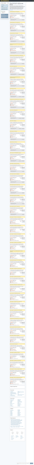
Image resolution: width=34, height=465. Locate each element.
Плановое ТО (11, 391)
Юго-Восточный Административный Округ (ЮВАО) (16, 422)
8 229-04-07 (13, 177)
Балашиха (11, 426)
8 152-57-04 (13, 69)
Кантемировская (19, 404)
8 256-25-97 (13, 347)
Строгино (19, 411)
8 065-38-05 (13, 124)
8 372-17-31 (13, 288)
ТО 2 (18, 393)
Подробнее (23, 38)
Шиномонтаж (3, 14)
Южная (11, 405)
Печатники (11, 415)
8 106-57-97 (13, 280)
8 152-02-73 (13, 313)
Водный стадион (12, 399)
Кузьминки (19, 409)
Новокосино (19, 413)
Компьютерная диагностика (21, 392)
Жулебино (19, 405)
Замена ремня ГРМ (12, 395)
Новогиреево (19, 414)
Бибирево (11, 413)
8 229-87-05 (13, 92)
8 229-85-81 (13, 113)
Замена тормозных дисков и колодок (21, 391)
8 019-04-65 (13, 188)
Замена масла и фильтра (13, 393)
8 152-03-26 (13, 81)
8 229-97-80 (13, 255)
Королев (17, 426)
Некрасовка (19, 415)
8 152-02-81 (13, 330)
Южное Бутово (19, 412)
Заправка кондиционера (13, 392)
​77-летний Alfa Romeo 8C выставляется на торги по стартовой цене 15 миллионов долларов (12, 437)
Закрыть (31, 463)
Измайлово (19, 410)
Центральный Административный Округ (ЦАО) (16, 421)
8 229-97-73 (13, 364)
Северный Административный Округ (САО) (15, 419)
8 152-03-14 (13, 305)
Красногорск (19, 426)
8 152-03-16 (13, 339)
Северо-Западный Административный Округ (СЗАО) (16, 420)
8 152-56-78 (13, 272)
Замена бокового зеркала (14, 2)
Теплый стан (11, 404)
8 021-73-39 (13, 246)
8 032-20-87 (13, 296)
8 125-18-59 (13, 48)
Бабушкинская (19, 399)
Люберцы (22, 426)
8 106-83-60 (13, 372)
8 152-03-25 (13, 322)
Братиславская (19, 403)
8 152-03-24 (13, 59)
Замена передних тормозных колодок (13, 394)
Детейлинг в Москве (20, 395)
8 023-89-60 (13, 15)
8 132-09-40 (13, 237)
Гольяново (11, 414)
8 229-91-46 (13, 145)
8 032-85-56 (13, 209)
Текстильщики (11, 410)
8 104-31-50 (13, 263)
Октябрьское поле (12, 403)
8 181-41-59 (13, 199)
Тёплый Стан (11, 409)
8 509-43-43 (13, 381)
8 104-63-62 (13, 102)
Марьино (11, 401)
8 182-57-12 (13, 134)
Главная (10, 2)
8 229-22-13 (13, 167)
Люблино (11, 412)
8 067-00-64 (13, 356)
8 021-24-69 (13, 36)
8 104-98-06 (13, 156)
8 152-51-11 (13, 220)
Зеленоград (14, 426)
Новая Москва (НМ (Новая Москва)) (14, 424)
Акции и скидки (3, 17)
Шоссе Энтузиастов (20, 401)
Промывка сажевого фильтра (21, 394)
